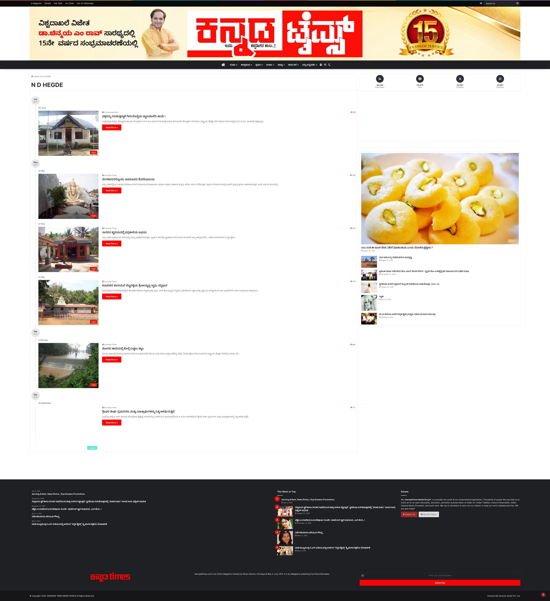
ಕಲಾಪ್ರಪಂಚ (245, 64)
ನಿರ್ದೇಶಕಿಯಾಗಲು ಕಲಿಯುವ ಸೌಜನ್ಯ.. (309, 532)
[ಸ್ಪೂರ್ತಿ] (369, 303)
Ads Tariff (58, 3)
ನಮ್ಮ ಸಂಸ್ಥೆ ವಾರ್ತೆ (308, 64)
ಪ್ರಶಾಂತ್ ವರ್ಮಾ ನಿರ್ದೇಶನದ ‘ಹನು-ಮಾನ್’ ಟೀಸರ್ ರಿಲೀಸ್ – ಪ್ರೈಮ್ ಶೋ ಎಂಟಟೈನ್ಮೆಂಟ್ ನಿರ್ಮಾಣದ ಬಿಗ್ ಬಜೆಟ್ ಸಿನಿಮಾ (424, 271)
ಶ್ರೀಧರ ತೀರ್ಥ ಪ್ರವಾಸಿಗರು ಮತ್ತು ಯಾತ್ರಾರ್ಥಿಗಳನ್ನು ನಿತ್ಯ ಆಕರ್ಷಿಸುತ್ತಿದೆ (138, 411)
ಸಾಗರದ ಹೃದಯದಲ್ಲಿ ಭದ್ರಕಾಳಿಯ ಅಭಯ (124, 232)
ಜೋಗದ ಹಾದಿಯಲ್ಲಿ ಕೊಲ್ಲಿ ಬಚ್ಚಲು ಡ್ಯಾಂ (123, 348)
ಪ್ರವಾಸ (258, 64)
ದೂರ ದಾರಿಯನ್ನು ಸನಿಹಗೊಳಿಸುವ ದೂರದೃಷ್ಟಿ (395, 257)
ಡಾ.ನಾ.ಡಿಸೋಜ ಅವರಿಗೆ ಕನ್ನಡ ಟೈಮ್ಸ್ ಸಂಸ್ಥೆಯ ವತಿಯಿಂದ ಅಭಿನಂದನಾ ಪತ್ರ (407, 314)
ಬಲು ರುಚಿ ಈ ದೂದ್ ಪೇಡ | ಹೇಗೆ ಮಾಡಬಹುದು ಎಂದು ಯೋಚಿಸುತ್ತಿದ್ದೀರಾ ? (397, 247)
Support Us (409, 514)
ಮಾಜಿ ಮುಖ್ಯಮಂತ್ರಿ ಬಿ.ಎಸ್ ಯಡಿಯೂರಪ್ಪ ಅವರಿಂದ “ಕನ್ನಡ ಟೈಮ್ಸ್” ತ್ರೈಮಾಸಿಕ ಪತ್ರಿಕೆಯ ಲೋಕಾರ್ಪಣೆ (332, 547)
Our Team (69, 3)
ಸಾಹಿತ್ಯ (280, 64)
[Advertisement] (440, 116)
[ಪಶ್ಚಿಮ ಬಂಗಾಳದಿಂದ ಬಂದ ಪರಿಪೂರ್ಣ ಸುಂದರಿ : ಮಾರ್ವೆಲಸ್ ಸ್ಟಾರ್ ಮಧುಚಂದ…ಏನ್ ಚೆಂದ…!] (285, 524)
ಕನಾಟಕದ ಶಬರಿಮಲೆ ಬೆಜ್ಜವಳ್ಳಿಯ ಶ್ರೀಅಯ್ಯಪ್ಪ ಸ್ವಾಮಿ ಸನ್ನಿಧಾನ (134, 285)
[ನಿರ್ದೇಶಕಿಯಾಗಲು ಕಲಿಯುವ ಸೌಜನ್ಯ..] (285, 537)
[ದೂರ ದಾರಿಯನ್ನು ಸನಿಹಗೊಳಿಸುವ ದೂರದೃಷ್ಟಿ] (369, 262)
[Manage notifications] (543, 594)
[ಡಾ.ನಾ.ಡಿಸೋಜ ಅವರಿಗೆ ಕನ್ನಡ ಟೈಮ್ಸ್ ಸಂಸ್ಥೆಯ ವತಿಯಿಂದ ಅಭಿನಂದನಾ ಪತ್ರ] (369, 319)
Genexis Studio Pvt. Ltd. (509, 596)
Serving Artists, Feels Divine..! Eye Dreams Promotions (307, 499)
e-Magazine (36, 3)
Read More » (112, 127)
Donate (48, 3)
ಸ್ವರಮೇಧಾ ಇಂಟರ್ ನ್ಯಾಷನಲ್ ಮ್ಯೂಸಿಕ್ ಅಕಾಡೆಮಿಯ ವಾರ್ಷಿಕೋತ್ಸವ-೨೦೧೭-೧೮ (409, 284)
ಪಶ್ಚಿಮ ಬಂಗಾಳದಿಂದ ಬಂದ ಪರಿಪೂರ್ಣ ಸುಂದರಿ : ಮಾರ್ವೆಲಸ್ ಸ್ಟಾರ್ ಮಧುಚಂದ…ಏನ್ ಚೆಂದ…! (330, 520)
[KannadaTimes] (275, 33)
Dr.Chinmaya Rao (111, 112)
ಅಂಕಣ (269, 64)
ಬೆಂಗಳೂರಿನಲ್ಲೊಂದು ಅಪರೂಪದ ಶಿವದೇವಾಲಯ (128, 179)
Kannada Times (110, 175)
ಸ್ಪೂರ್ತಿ (381, 296)
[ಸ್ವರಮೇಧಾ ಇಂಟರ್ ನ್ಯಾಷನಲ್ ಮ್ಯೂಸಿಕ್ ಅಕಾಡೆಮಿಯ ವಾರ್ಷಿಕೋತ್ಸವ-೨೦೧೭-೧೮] (369, 288)
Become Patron (430, 514)
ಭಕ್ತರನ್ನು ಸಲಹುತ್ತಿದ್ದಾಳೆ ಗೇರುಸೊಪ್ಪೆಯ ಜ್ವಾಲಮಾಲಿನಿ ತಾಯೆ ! (134, 116)
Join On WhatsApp (85, 3)
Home (36, 76)
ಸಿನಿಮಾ (232, 64)
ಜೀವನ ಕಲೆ (292, 64)
